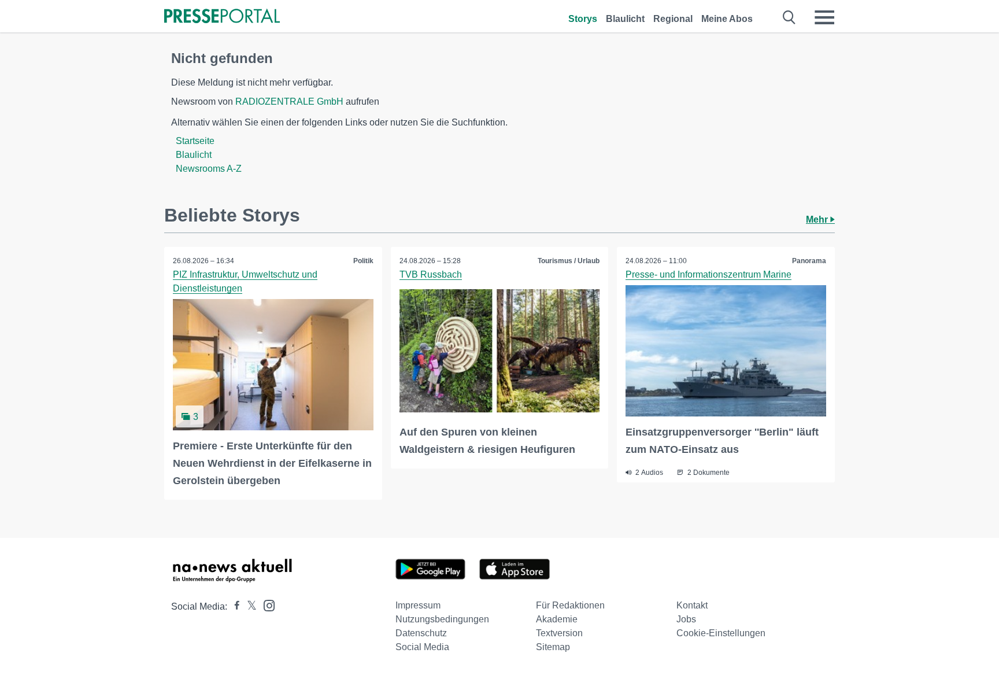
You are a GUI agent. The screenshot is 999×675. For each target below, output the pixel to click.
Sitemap (553, 647)
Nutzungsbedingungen (442, 619)
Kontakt (692, 605)
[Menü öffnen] (824, 17)
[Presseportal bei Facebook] (233, 606)
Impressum (418, 605)
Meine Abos (727, 19)
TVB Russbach (430, 274)
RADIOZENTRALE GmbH (289, 101)
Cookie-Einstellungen (720, 633)
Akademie (557, 619)
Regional (673, 19)
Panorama (809, 261)
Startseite (195, 141)
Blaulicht (625, 19)
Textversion (559, 633)
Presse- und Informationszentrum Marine (708, 274)
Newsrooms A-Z (209, 169)
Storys (582, 19)
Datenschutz (421, 633)
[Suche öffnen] (789, 17)
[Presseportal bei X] (248, 606)
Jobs (686, 619)
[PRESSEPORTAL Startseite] (222, 17)
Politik (363, 261)
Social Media (422, 647)
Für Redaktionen (570, 605)
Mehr (818, 219)
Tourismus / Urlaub (569, 261)
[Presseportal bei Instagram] (266, 605)
